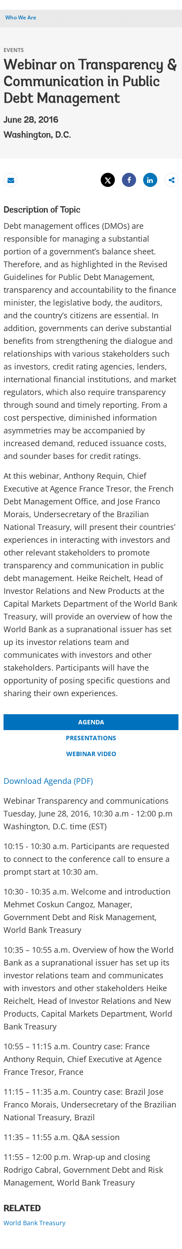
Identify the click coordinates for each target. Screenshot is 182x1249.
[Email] (11, 180)
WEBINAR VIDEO (91, 753)
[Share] (129, 180)
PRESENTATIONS (91, 738)
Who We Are (20, 17)
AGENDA (91, 722)
